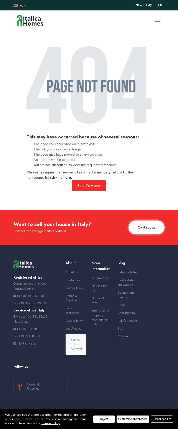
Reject (104, 419)
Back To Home (88, 185)
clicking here (60, 177)
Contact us (146, 227)
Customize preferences (133, 419)
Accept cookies (161, 419)
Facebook (33, 386)
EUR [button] (160, 5)
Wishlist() (146, 5)
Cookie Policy (50, 423)
